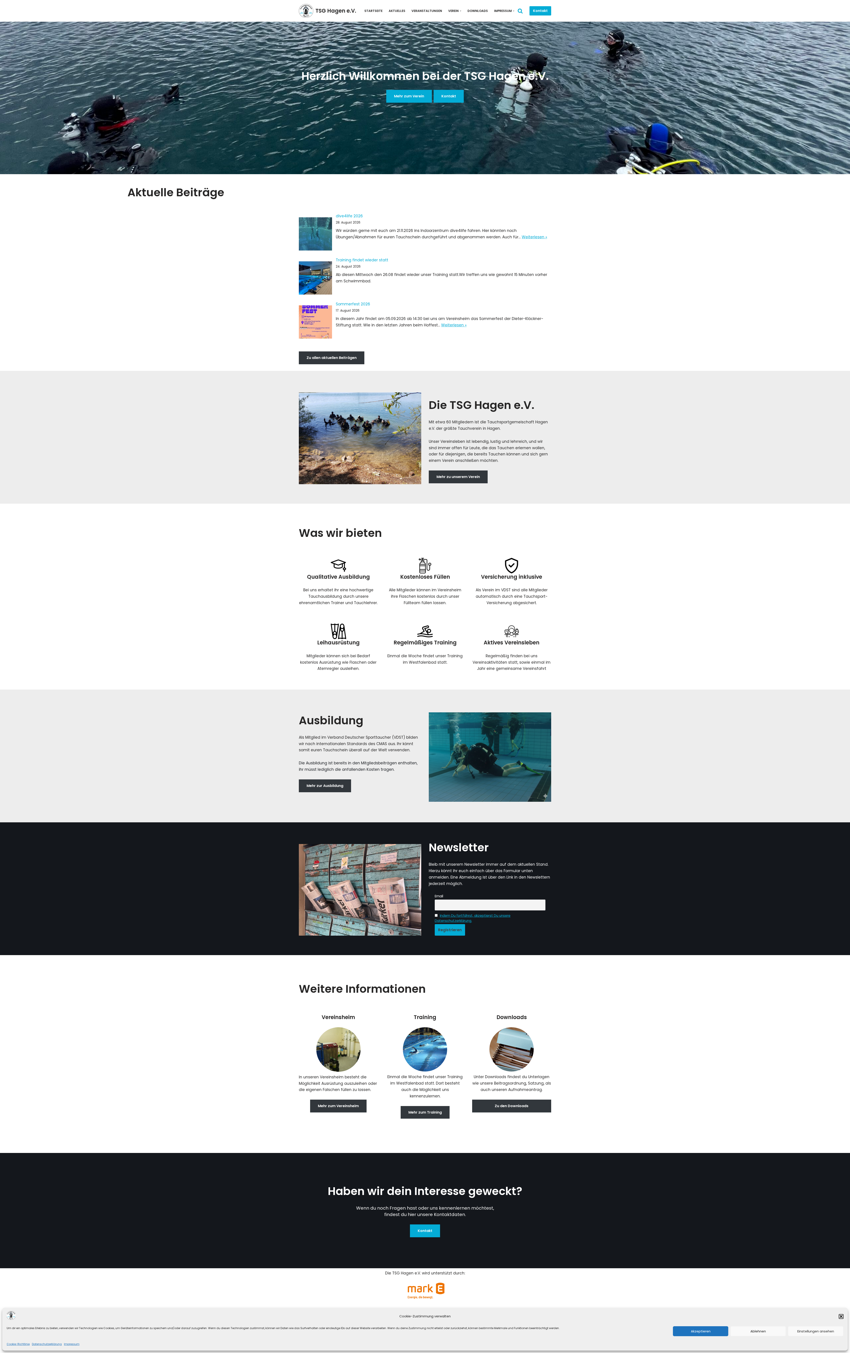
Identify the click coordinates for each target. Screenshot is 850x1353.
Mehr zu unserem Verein (458, 476)
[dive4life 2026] (315, 234)
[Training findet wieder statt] (315, 279)
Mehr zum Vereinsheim (338, 1105)
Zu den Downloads (511, 1105)
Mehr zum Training (425, 1112)
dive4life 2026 (349, 216)
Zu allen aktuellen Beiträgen (332, 357)
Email (439, 896)
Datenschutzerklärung (47, 1344)
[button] (841, 1316)
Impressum (71, 1344)
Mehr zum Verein (409, 96)
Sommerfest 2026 (353, 304)
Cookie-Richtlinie (18, 1344)
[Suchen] (520, 10)
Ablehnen (758, 1331)
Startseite (373, 11)
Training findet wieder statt (362, 260)
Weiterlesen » (534, 237)
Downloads (478, 11)
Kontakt (540, 10)
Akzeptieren (701, 1331)
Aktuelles (397, 11)
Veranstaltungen (426, 11)
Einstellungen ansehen (815, 1331)
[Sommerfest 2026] (315, 323)
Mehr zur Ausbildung (325, 785)
